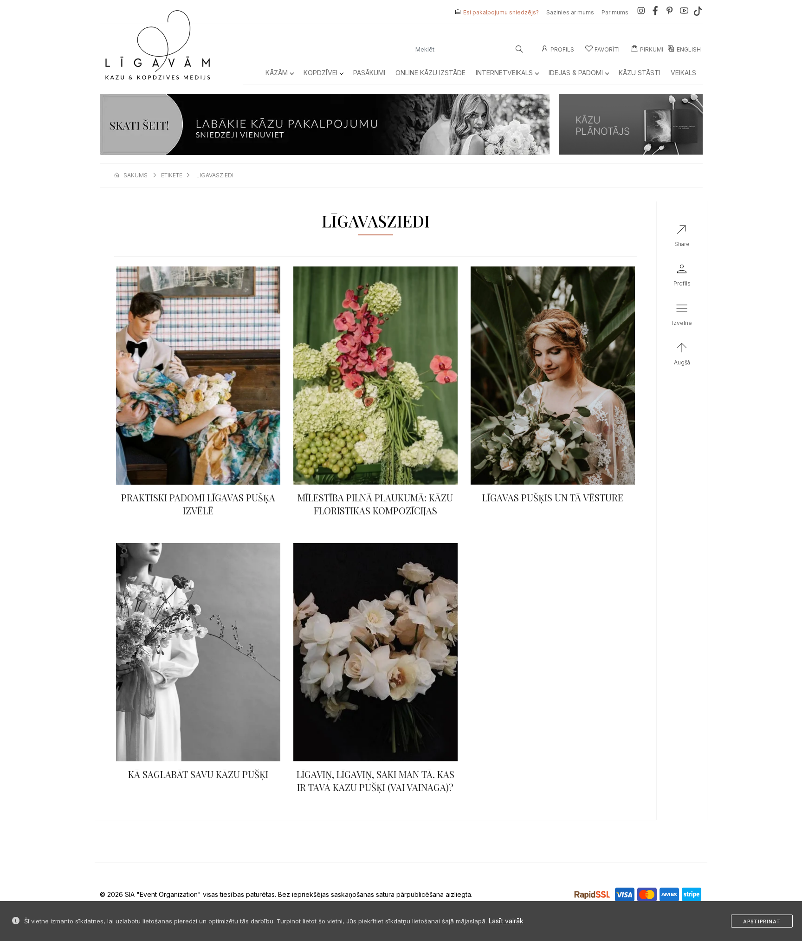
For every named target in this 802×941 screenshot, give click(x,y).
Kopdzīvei (320, 73)
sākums (135, 175)
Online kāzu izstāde (430, 73)
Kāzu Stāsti (639, 73)
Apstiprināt (762, 921)
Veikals (683, 73)
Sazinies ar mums (570, 12)
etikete (171, 175)
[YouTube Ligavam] (684, 12)
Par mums (615, 12)
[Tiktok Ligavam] (698, 12)
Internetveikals (504, 73)
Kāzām (276, 73)
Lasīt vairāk (506, 921)
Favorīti (607, 49)
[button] (682, 317)
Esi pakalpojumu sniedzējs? (501, 12)
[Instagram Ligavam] (641, 12)
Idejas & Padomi (576, 73)
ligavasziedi (214, 175)
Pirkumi (651, 49)
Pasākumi (369, 73)
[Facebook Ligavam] (655, 12)
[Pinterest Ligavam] (670, 12)
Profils (562, 49)
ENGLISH (689, 49)
